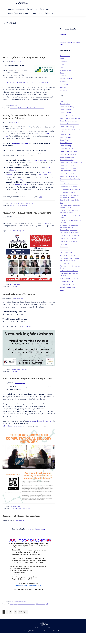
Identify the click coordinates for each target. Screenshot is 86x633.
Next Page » (22, 612)
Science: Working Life (24, 508)
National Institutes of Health (68, 238)
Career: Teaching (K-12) (67, 165)
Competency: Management (68, 192)
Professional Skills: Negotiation (69, 278)
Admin (44, 627)
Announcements (15, 284)
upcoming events (21, 184)
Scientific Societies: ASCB (67, 287)
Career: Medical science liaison (69, 124)
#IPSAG (47, 223)
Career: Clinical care (66, 110)
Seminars (63, 76)
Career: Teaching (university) (68, 173)
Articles (62, 59)
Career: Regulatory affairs (67, 148)
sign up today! (40, 529)
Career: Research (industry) (68, 157)
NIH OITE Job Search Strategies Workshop (24, 57)
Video (61, 290)
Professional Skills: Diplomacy (69, 271)
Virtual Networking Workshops (19, 294)
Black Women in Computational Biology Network (28, 378)
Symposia (63, 81)
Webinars (24, 203)
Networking (13, 108)
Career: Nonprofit (15, 205)
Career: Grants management (68, 121)
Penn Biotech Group (66, 253)
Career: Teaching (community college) (71, 163)
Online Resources (15, 203)
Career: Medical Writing (67, 127)
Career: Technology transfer (68, 176)
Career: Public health (66, 143)
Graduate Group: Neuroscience (69, 233)
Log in (49, 627)
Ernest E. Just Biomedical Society (69, 200)
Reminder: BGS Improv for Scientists (21, 516)
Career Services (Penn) (67, 107)
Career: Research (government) (69, 154)
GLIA (61, 203)
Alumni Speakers (65, 104)
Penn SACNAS (64, 263)
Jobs (61, 67)
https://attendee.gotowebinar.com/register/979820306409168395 (28, 82)
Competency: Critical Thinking (68, 187)
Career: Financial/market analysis (70, 118)
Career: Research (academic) (68, 151)
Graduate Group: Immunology (69, 230)
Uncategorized (64, 84)
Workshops (13, 106)
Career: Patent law (65, 137)
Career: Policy (64, 140)
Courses (62, 64)
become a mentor (43, 175)
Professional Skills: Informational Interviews (31, 108)
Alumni (62, 101)
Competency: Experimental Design (70, 189)
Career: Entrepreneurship (67, 115)
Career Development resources (37, 160)
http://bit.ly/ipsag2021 (17, 231)
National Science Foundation (68, 241)
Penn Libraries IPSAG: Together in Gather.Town (27, 213)
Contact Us (38, 627)
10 (16, 612)
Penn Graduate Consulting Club (69, 255)
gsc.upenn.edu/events (28, 326)
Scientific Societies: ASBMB (68, 284)
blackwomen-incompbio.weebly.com (40, 421)
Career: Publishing (65, 146)
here (40, 197)
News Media (64, 247)
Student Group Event (66, 79)
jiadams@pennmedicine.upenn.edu (14, 426)
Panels (62, 73)
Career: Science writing (67, 160)
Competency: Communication (19, 604)
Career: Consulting (65, 112)
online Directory (17, 180)
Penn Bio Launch (65, 250)
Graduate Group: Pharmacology (69, 236)
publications (48, 167)
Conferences (64, 61)
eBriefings (12, 170)
